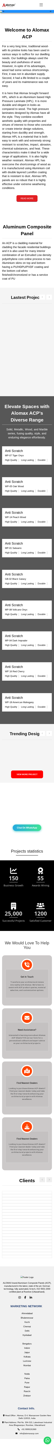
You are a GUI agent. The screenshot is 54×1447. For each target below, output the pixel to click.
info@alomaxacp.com (29, 1433)
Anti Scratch (14, 451)
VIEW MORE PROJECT (27, 774)
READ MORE (27, 198)
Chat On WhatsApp (27, 828)
